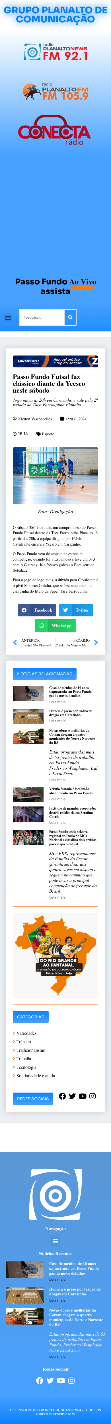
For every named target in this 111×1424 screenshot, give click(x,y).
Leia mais (57, 702)
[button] (8, 317)
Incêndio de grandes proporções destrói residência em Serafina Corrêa (72, 812)
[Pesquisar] (70, 317)
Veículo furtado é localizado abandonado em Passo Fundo (70, 790)
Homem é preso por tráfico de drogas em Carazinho (70, 712)
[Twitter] (50, 1380)
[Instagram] (71, 1380)
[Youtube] (60, 1380)
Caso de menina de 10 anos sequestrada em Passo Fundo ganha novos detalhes (70, 691)
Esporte (48, 434)
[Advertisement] (55, 213)
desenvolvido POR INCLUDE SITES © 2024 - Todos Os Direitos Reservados (55, 1412)
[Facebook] (39, 1380)
